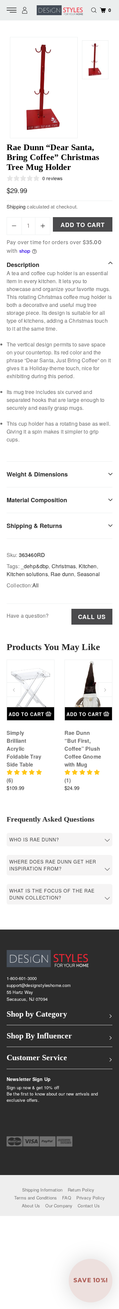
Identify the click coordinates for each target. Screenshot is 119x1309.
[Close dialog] (112, 623)
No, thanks (78, 680)
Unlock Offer (78, 664)
